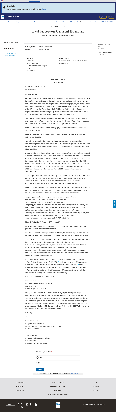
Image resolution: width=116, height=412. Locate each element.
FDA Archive (20, 382)
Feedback (114, 204)
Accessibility (20, 390)
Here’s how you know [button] (34, 1)
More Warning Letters (11, 42)
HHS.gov (96, 386)
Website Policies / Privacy (58, 386)
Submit (40, 369)
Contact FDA (10, 404)
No (40, 363)
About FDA (19, 386)
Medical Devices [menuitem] (102, 55)
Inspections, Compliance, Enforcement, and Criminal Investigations (27, 21)
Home (4, 21)
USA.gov (96, 390)
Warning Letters (74, 21)
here (44, 9)
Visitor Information (58, 382)
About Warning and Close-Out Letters (10, 54)
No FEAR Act (58, 390)
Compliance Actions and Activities (58, 21)
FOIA (96, 382)
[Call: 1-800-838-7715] (80, 306)
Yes (40, 357)
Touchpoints (73, 373)
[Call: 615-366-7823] (78, 265)
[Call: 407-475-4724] (58, 262)
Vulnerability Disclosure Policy (58, 394)
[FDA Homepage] (10, 17)
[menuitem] (105, 47)
